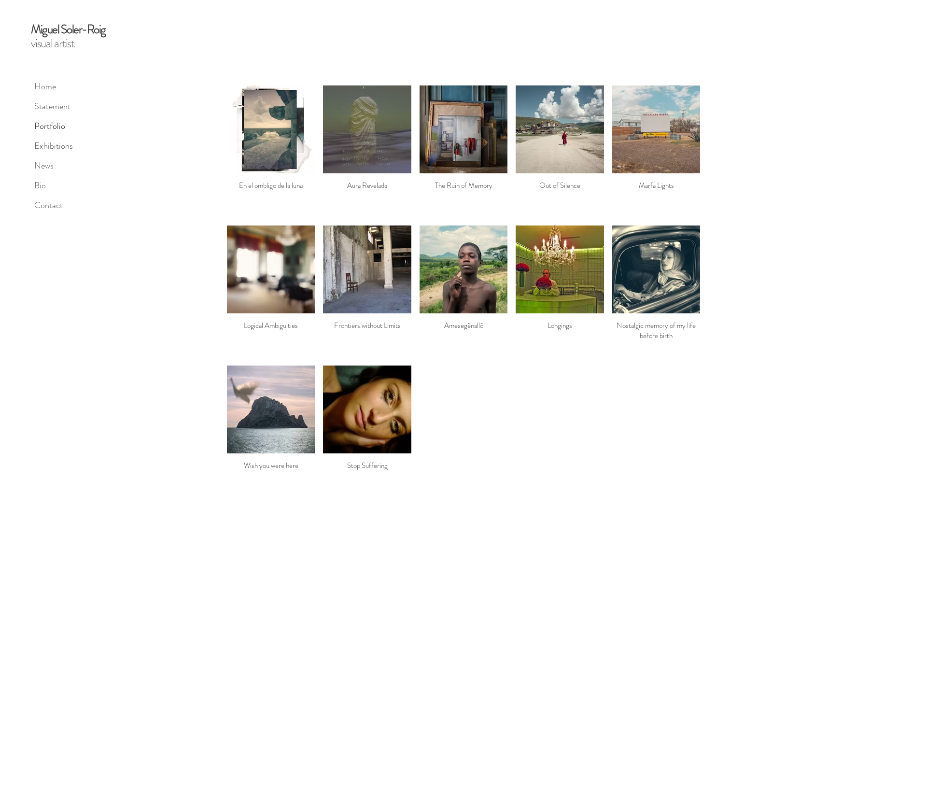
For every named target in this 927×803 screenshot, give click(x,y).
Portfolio (49, 126)
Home (45, 86)
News (44, 165)
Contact (48, 205)
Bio (40, 185)
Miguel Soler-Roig (68, 29)
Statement (52, 106)
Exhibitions (53, 146)
